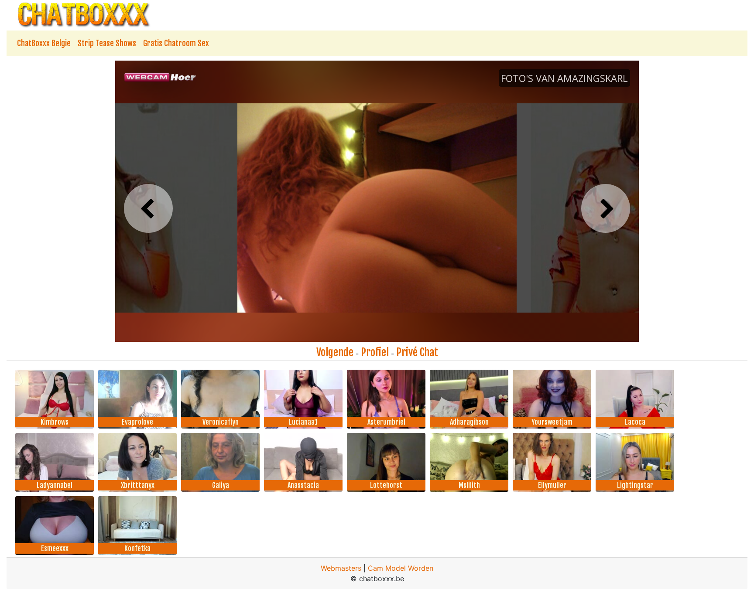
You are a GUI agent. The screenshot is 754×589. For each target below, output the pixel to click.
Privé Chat (417, 352)
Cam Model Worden (400, 568)
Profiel (375, 352)
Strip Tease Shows (107, 43)
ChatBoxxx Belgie (44, 43)
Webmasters (341, 568)
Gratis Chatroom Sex (176, 43)
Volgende (334, 352)
